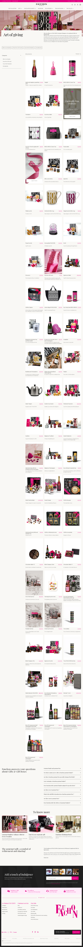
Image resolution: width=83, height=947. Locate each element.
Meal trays (33, 917)
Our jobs (33, 903)
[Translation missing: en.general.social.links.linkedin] (38, 932)
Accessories (39, 47)
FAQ (19, 905)
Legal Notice (4, 938)
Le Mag (3, 913)
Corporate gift (15, 1)
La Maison (4, 905)
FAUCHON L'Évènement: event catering (39, 915)
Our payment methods (22, 911)
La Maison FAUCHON (6, 1)
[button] (72, 4)
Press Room (4, 907)
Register (75, 878)
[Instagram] (35, 932)
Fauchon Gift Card (17, 47)
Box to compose (7, 47)
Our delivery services (22, 909)
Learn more (72, 116)
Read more (46, 857)
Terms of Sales (14, 938)
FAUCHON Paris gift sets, (62, 35)
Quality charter (5, 911)
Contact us (79, 1)
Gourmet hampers (29, 47)
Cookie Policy (56, 938)
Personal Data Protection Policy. (55, 883)
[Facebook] (32, 932)
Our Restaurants (34, 909)
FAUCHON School (34, 919)
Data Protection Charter (44, 938)
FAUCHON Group (34, 905)
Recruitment (4, 909)
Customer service (23, 903)
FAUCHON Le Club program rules (28, 938)
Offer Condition (67, 938)
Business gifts (33, 913)
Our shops (73, 1)
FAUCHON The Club (22, 913)
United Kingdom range (22, 915)
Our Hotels (33, 911)
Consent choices (78, 938)
